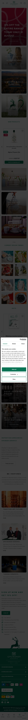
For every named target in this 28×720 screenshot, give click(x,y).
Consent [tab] (5, 343)
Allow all (14, 369)
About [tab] (23, 343)
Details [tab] (14, 343)
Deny (14, 379)
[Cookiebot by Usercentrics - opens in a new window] (20, 340)
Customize (13, 374)
